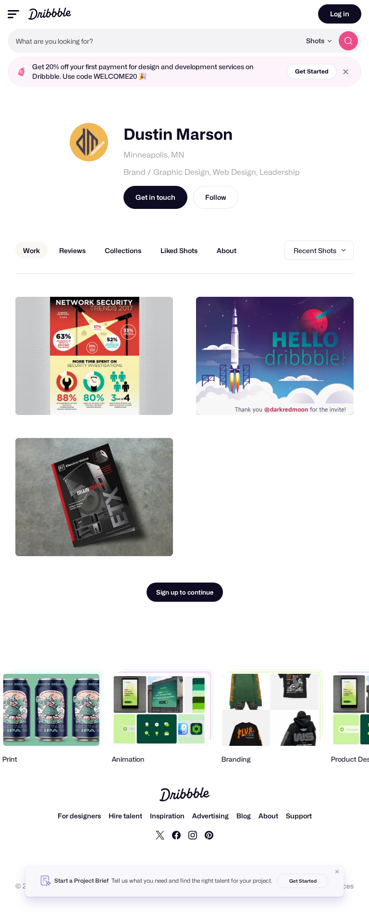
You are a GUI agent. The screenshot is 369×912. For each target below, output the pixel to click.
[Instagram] (192, 834)
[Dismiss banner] (337, 871)
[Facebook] (176, 834)
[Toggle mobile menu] (13, 14)
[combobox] (154, 40)
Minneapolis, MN (153, 154)
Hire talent (125, 816)
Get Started (312, 71)
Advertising (210, 816)
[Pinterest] (209, 834)
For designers (79, 816)
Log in (339, 14)
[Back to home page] (49, 14)
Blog (243, 816)
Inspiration (167, 816)
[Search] (348, 40)
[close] (345, 71)
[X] (160, 834)
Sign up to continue (184, 592)
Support (299, 816)
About (268, 816)
